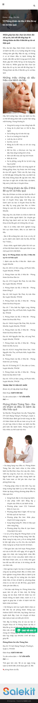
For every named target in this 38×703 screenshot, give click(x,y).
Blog (10, 17)
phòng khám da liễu (12, 669)
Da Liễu (16, 17)
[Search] (34, 6)
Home (5, 17)
